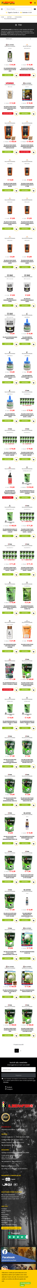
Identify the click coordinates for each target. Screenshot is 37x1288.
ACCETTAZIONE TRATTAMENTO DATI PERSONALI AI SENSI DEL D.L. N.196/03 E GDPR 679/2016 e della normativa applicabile (19, 1080)
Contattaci (4, 1209)
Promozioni (4, 1222)
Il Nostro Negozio (6, 1211)
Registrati (18, 1075)
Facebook (9, 1087)
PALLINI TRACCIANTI (27, 46)
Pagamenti (4, 1216)
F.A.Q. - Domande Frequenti (9, 1224)
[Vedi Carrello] (35, 9)
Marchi (3, 1212)
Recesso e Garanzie (6, 1220)
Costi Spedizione (5, 1218)
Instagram (10, 1089)
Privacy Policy (5, 1214)
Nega (22, 1285)
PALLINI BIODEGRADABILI (10, 46)
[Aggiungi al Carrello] (16, 75)
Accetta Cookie (25, 1283)
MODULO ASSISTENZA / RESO (11, 1228)
